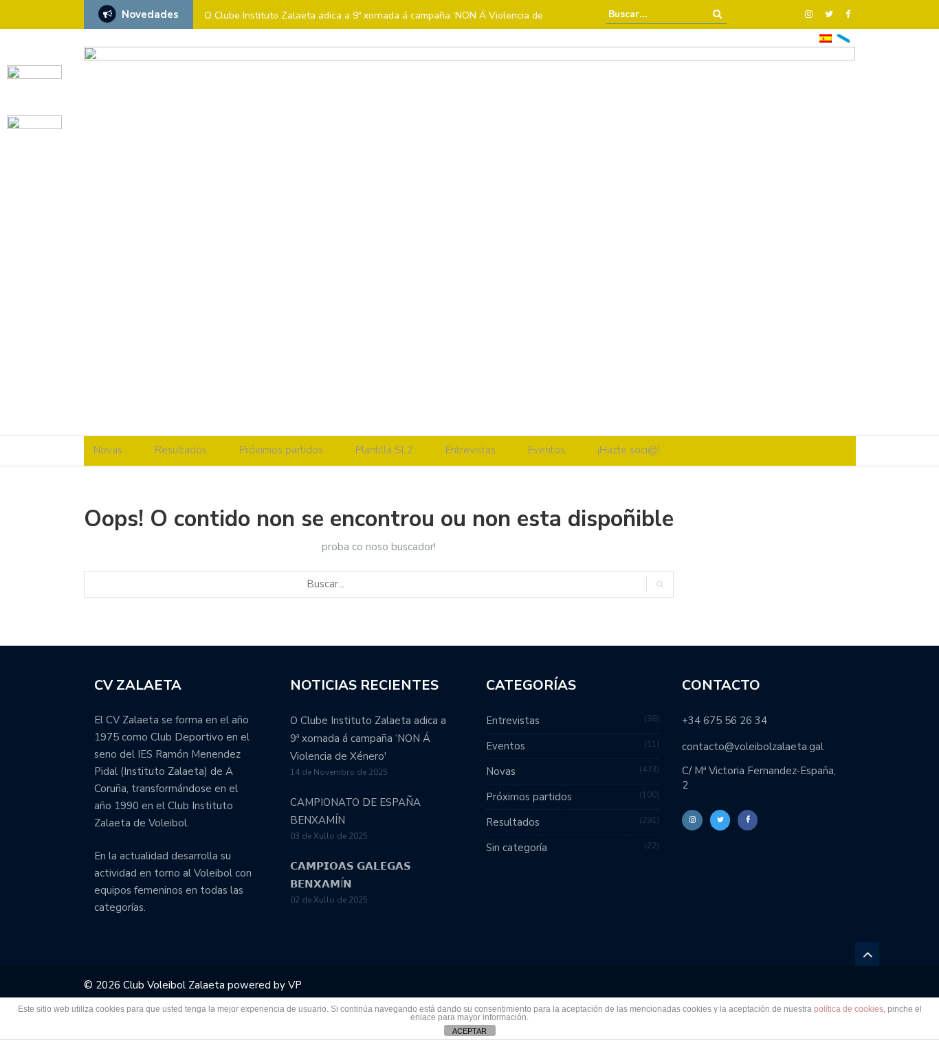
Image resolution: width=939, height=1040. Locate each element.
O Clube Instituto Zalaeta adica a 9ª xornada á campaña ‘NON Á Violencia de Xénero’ (373, 24)
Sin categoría (516, 848)
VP (295, 985)
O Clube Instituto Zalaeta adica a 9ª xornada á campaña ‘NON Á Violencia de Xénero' (368, 738)
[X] (829, 14)
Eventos (546, 450)
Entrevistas (470, 450)
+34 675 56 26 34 (724, 720)
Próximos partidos (281, 450)
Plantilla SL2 (384, 450)
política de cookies (848, 1009)
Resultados (181, 450)
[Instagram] (808, 14)
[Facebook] (848, 14)
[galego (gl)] (843, 37)
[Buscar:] (650, 14)
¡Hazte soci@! (628, 450)
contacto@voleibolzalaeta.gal (753, 747)
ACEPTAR (469, 1031)
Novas (107, 450)
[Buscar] (717, 14)
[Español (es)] (825, 37)
